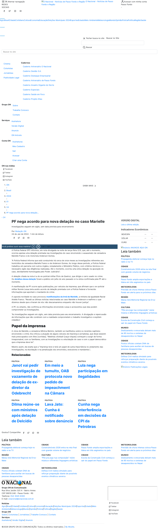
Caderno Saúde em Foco (34, 94)
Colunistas (8, 68)
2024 (8, 196)
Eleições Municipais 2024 (59, 20)
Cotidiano (19, 20)
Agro (2, 20)
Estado (81, 20)
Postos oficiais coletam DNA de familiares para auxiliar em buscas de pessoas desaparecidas (137, 346)
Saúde (143, 20)
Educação (43, 20)
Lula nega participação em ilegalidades (93, 371)
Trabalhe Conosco (21, 110)
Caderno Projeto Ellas (32, 99)
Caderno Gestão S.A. (32, 71)
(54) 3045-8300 (17, 496)
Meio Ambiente (91, 20)
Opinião (118, 20)
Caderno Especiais (31, 90)
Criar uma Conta (19, 160)
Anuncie (15, 130)
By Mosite (69, 527)
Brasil (6, 20)
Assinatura (16, 121)
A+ (48, 247)
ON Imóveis (17, 135)
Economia (34, 20)
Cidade (12, 20)
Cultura (27, 20)
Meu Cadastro (18, 146)
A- (43, 247)
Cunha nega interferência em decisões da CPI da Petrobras (92, 415)
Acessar (15, 155)
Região (138, 20)
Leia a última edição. (130, 224)
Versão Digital (18, 126)
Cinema (7, 64)
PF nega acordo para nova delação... (22, 213)
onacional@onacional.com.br (21, 499)
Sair (14, 151)
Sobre (15, 105)
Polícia (125, 20)
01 (7, 201)
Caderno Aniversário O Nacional (37, 66)
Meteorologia (103, 20)
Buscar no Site (112, 38)
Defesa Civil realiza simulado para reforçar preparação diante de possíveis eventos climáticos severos (138, 359)
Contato (16, 115)
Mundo (112, 20)
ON (7, 185)
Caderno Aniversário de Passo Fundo (39, 80)
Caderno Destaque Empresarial (36, 76)
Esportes (74, 20)
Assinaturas (17, 142)
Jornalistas (8, 73)
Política (131, 20)
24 (7, 207)
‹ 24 (3, 217)
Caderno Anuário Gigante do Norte (38, 85)
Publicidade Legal (11, 77)
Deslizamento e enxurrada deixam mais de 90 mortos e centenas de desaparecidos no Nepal (138, 333)
